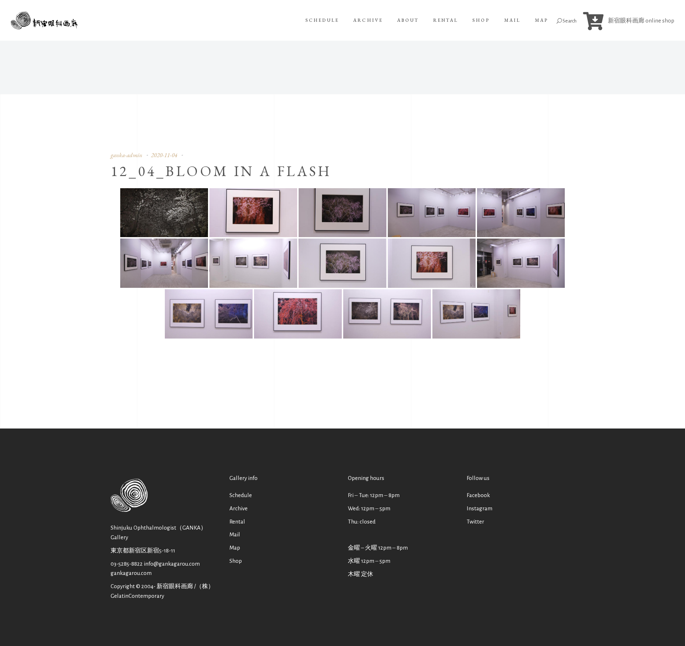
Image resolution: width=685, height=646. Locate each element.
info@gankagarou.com (172, 564)
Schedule (240, 495)
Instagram (479, 508)
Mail (234, 534)
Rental (237, 522)
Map (234, 548)
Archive (238, 508)
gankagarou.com (131, 573)
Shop (235, 561)
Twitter (475, 522)
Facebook (478, 495)
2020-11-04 (164, 155)
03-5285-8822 (127, 564)
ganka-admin (126, 155)
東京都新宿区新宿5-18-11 (143, 550)
